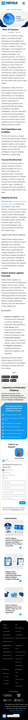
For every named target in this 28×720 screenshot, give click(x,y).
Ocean (5, 625)
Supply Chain (7, 645)
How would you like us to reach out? (12, 466)
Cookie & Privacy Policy (16, 710)
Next (22, 503)
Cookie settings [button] (16, 712)
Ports (8, 9)
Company (18, 645)
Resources (18, 669)
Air (16, 625)
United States (11, 32)
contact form (15, 509)
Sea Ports (18, 32)
